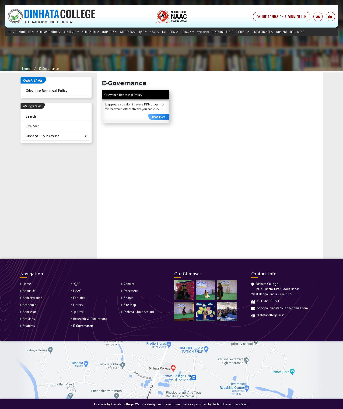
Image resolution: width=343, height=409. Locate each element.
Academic (70, 31)
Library (186, 31)
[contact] (330, 16)
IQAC (141, 31)
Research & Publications (229, 31)
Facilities (168, 31)
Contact (281, 31)
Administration (48, 31)
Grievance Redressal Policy (46, 90)
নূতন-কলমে (203, 31)
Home (12, 31)
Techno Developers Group (230, 404)
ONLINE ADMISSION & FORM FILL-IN (282, 16)
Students (126, 31)
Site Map (32, 126)
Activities (108, 31)
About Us (25, 31)
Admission (89, 31)
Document (297, 31)
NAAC (153, 31)
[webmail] (318, 16)
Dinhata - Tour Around (43, 135)
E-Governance (261, 31)
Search (31, 116)
